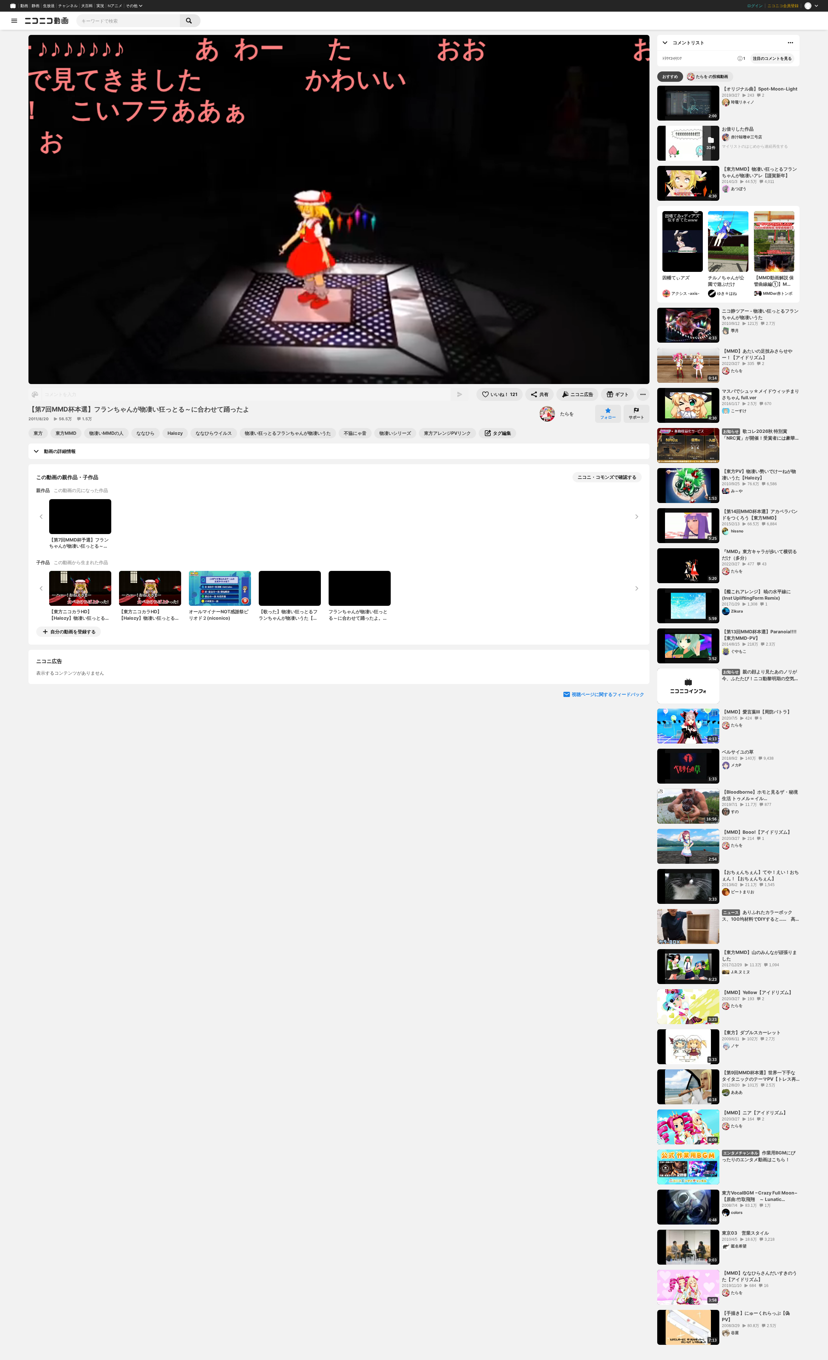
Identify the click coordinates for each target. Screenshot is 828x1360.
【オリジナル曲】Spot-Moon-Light (759, 88)
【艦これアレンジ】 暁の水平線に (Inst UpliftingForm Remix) (756, 595)
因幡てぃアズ (676, 277)
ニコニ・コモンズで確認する (607, 477)
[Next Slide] (636, 692)
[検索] (190, 20)
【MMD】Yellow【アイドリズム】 (757, 992)
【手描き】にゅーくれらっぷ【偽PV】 (756, 1316)
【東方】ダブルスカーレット (751, 1032)
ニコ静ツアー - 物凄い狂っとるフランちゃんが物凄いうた (760, 314)
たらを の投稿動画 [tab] (712, 76)
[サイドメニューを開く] (14, 20)
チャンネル (68, 6)
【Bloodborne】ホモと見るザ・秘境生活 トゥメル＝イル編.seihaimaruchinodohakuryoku (760, 795)
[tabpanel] (728, 715)
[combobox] (128, 20)
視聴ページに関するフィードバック (608, 753)
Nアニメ (115, 6)
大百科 (87, 6)
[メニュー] (643, 394)
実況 (100, 6)
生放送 (49, 6)
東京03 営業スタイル (745, 1233)
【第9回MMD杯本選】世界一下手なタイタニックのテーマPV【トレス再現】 (759, 1076)
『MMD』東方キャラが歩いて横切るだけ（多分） (759, 555)
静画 (35, 6)
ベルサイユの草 (738, 752)
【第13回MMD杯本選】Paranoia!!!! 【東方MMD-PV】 (759, 635)
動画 (24, 6)
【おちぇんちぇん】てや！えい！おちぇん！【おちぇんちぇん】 (760, 875)
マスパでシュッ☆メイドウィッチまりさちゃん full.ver (760, 394)
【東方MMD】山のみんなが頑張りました (759, 955)
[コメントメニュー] (790, 42)
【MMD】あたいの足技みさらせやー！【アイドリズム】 (757, 354)
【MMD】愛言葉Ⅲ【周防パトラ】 (757, 711)
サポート (636, 417)
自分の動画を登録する (73, 631)
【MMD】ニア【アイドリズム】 (755, 1112)
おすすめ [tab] (670, 76)
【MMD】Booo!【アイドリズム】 (757, 832)
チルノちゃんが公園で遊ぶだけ (726, 281)
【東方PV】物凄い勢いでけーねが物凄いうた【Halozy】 (759, 474)
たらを (567, 413)
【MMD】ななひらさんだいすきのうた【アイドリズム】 (759, 1276)
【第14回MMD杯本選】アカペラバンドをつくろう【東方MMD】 (760, 514)
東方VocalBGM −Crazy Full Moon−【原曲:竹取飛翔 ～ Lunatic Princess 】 (760, 1196)
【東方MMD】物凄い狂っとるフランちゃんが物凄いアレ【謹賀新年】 (759, 172)
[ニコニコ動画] (47, 20)
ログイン (755, 6)
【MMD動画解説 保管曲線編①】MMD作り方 (774, 281)
